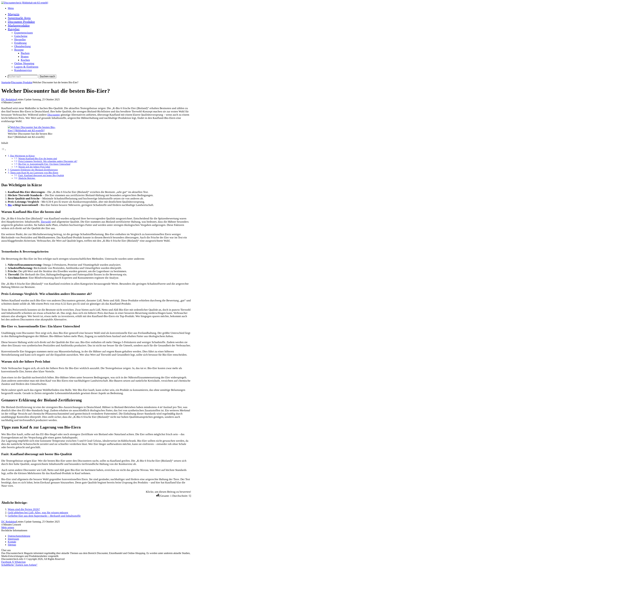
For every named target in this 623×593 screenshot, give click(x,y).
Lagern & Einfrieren (26, 66)
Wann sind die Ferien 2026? (24, 509)
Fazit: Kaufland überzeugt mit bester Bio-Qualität (41, 175)
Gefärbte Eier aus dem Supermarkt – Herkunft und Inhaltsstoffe (44, 515)
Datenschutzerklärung (19, 536)
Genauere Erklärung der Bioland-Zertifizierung (34, 169)
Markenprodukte (19, 25)
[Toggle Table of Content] (3, 149)
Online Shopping (24, 63)
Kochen (25, 60)
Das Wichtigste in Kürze (22, 155)
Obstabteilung (22, 46)
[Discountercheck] (24, 2)
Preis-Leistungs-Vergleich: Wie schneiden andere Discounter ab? (47, 161)
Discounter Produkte (21, 21)
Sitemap (12, 544)
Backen (25, 53)
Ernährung (20, 42)
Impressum (13, 538)
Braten (25, 56)
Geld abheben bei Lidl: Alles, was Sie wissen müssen (38, 512)
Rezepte (19, 49)
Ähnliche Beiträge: (27, 178)
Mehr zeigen (7, 527)
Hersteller (20, 39)
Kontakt (12, 541)
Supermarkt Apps (19, 18)
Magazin (13, 14)
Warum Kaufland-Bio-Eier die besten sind (37, 158)
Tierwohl (46, 221)
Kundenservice (23, 70)
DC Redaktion (8, 99)
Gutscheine (20, 36)
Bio (10, 205)
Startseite (6, 82)
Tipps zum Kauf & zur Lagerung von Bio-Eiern (34, 172)
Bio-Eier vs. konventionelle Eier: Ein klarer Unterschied (44, 164)
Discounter (53, 114)
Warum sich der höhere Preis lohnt (34, 167)
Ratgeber (14, 29)
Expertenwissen (23, 32)
